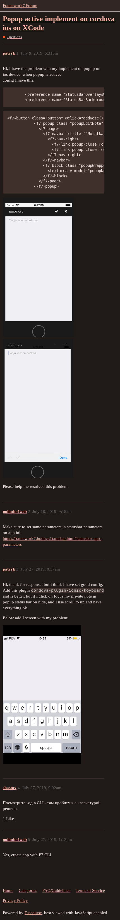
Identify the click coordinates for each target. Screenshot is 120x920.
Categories (28, 890)
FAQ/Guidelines (56, 890)
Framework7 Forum (20, 5)
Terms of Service (90, 890)
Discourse (33, 913)
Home (8, 890)
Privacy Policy (15, 900)
